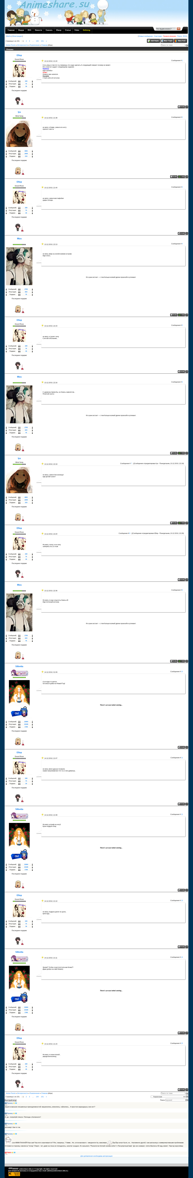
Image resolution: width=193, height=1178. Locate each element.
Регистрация (17, 36)
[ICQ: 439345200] (181, 176)
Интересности (22, 45)
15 (182, 1043)
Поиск (179, 36)
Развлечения (35, 45)
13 (182, 900)
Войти (9, 36)
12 (182, 814)
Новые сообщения (146, 36)
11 (182, 758)
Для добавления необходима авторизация (96, 1156)
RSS (184, 36)
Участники (158, 36)
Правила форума (169, 36)
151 (42, 41)
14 (182, 957)
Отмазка (44, 45)
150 (37, 41)
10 (182, 671)
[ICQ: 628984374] (181, 315)
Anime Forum (10, 45)
